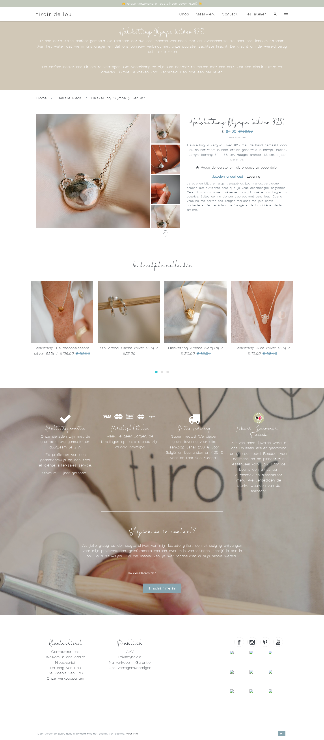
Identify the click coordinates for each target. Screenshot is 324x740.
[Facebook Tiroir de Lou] (239, 642)
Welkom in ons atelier (65, 657)
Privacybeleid (129, 657)
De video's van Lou (65, 673)
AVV (130, 652)
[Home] (53, 14)
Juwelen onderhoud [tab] (227, 176)
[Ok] (281, 733)
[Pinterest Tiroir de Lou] (265, 642)
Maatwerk (205, 14)
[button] (156, 372)
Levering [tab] (253, 176)
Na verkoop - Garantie (130, 662)
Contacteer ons (65, 652)
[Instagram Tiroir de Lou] (252, 642)
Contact (230, 14)
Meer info (132, 733)
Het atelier (255, 14)
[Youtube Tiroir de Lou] (278, 642)
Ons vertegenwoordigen (129, 668)
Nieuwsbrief (65, 662)
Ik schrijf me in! (162, 588)
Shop (184, 14)
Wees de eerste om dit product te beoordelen (238, 167)
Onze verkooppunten (65, 678)
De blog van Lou (65, 668)
